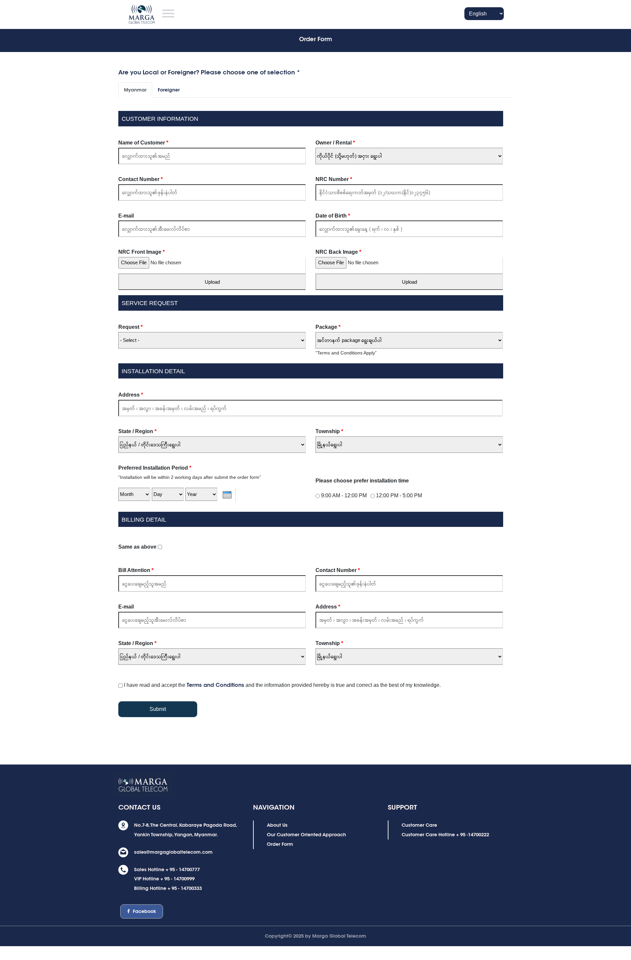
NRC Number (334, 179)
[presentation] (227, 494)
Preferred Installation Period (154, 468)
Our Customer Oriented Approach (306, 835)
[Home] (133, 13)
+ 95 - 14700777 (183, 869)
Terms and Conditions (215, 685)
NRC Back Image (338, 252)
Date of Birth (333, 216)
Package (328, 327)
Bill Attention (135, 570)
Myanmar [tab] (135, 90)
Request (130, 327)
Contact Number (140, 179)
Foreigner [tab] (169, 90)
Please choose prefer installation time (362, 480)
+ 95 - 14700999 (177, 879)
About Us (277, 825)
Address (130, 395)
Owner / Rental (335, 142)
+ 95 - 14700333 (185, 888)
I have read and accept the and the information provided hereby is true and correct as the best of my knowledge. (282, 685)
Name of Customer (143, 142)
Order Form (280, 844)
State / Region (137, 431)
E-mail (126, 216)
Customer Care (419, 825)
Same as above (138, 547)
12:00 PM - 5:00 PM (399, 495)
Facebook (143, 911)
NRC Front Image (141, 252)
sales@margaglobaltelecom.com (173, 852)
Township (329, 431)
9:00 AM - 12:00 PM (344, 495)
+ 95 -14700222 (472, 835)
